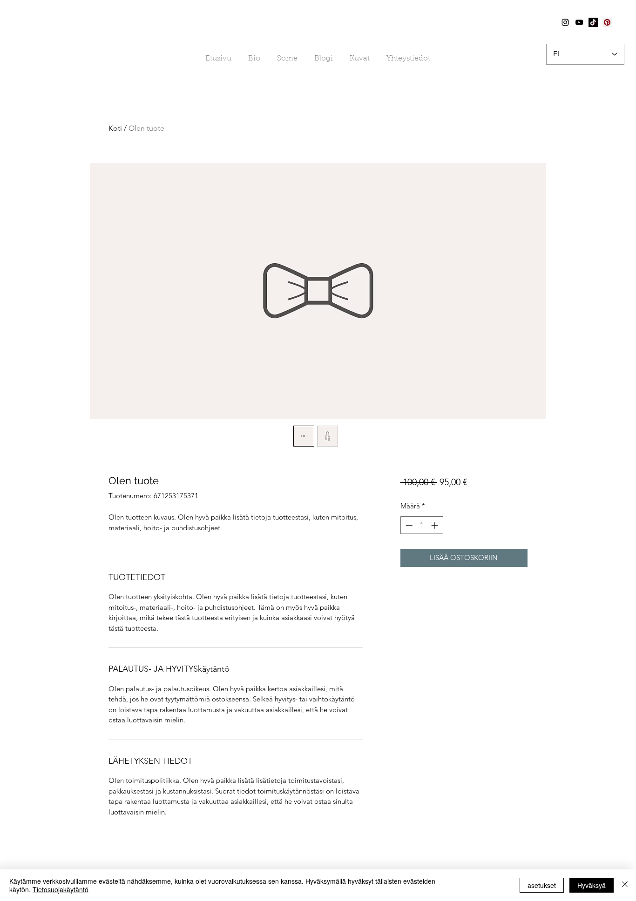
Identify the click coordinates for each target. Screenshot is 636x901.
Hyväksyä (591, 885)
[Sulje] (624, 885)
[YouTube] (579, 22)
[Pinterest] (607, 22)
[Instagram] (565, 22)
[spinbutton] (421, 525)
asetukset (542, 885)
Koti (115, 128)
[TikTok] (593, 22)
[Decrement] (408, 525)
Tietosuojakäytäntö (60, 889)
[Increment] (435, 525)
